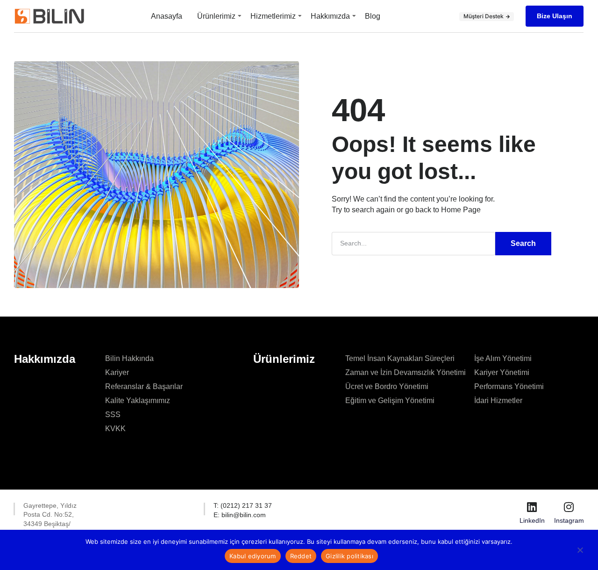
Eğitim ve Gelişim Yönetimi (389, 400)
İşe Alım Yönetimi (503, 358)
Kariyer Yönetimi (501, 372)
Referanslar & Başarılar (144, 386)
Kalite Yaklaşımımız (137, 400)
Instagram (569, 520)
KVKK (115, 429)
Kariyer (117, 372)
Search (523, 243)
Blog (372, 16)
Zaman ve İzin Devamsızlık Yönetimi (405, 372)
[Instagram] (569, 506)
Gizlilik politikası (349, 556)
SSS (113, 414)
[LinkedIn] (532, 506)
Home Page (461, 210)
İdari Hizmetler (498, 400)
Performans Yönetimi (509, 386)
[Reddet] (580, 551)
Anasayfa (166, 16)
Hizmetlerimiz (273, 16)
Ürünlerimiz (216, 16)
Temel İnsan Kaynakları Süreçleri (400, 358)
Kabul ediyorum (252, 556)
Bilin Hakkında (129, 358)
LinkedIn (532, 520)
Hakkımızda (330, 16)
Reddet (301, 556)
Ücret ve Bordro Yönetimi (386, 386)
